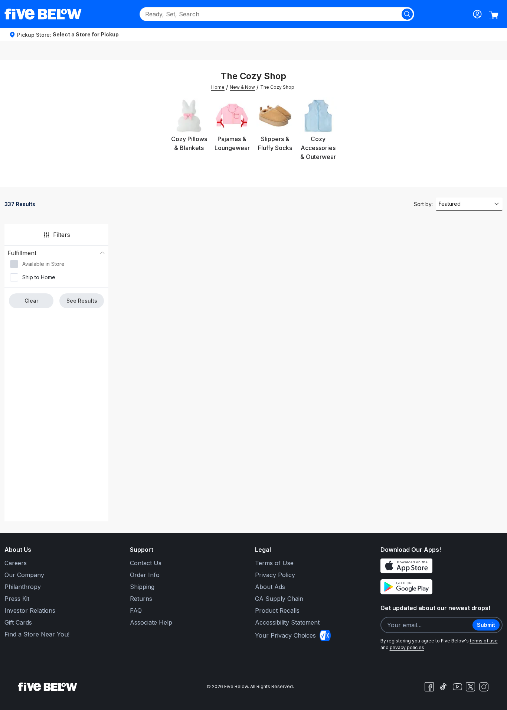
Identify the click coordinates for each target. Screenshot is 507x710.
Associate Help (151, 622)
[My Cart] (493, 15)
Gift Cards (18, 622)
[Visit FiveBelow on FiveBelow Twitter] (470, 686)
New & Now (242, 87)
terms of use (484, 641)
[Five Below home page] (43, 14)
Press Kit (16, 598)
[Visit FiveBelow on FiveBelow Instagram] (483, 686)
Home (218, 87)
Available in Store (43, 264)
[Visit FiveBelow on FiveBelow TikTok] (443, 686)
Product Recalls (277, 610)
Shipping (142, 586)
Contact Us (145, 563)
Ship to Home (38, 277)
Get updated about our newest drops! (435, 608)
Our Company (24, 575)
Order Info (145, 575)
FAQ (136, 610)
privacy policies (407, 647)
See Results (81, 300)
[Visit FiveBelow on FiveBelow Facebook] (429, 686)
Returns (141, 598)
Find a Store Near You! (36, 634)
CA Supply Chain (279, 598)
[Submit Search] (407, 14)
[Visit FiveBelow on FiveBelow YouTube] (457, 686)
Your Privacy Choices (285, 635)
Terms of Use (274, 563)
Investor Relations (29, 610)
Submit (486, 625)
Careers (15, 563)
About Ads (270, 586)
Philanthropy (22, 586)
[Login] (477, 14)
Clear (31, 300)
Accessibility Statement (287, 622)
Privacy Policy (275, 575)
